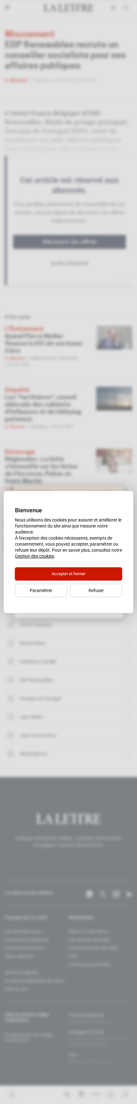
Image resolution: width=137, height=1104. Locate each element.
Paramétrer (41, 590)
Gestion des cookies (34, 556)
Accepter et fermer (68, 573)
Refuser (96, 590)
